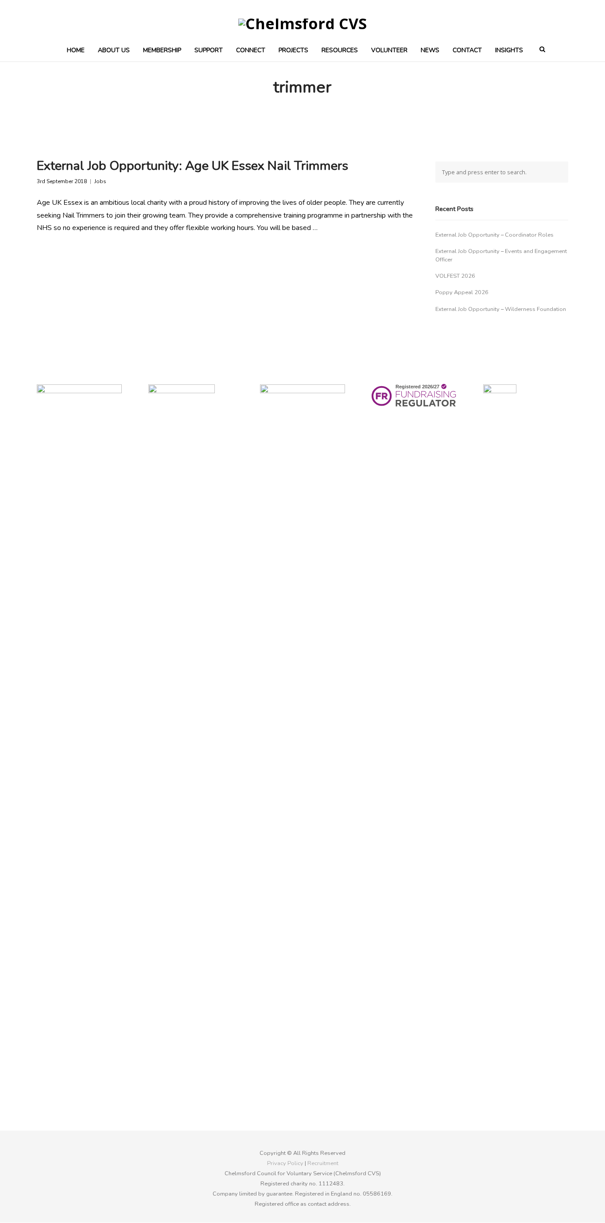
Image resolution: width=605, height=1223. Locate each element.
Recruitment (322, 1163)
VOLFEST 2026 (455, 276)
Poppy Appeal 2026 (462, 292)
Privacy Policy (285, 1163)
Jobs (100, 181)
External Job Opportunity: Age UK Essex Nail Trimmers (192, 165)
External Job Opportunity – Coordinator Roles (494, 235)
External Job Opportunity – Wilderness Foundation (500, 309)
